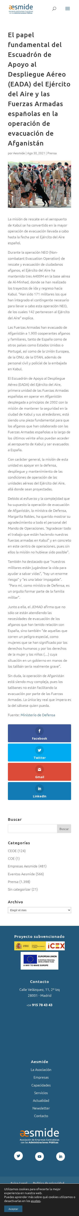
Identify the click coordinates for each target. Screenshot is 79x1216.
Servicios (41, 1092)
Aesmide (19, 153)
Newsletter (41, 1107)
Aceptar (13, 1209)
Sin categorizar (19, 889)
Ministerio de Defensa (38, 714)
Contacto (41, 1115)
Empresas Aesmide (23, 865)
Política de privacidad (48, 1183)
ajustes (35, 1201)
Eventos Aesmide (21, 873)
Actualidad (41, 1100)
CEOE (12, 850)
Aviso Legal (18, 1183)
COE (11, 858)
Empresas (41, 1077)
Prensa (52, 153)
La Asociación (41, 1069)
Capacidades (41, 1085)
